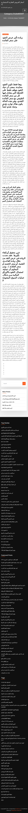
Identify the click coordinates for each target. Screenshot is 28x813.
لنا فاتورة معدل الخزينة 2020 (7, 507)
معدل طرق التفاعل (5, 699)
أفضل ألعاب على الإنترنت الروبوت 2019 (9, 559)
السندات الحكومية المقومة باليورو (8, 461)
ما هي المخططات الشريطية (7, 591)
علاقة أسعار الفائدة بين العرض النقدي (9, 637)
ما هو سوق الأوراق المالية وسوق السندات (11, 399)
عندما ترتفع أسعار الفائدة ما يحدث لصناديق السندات (12, 788)
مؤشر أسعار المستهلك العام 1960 (8, 550)
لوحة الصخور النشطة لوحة (6, 467)
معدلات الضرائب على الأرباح (7, 547)
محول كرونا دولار (4, 487)
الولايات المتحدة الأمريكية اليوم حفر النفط (10, 760)
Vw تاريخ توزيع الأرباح (5, 544)
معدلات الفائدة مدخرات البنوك (7, 693)
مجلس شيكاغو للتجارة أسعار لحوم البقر (9, 521)
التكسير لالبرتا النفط (5, 582)
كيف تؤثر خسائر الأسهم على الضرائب (9, 751)
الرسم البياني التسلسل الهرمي (7, 664)
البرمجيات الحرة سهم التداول (7, 648)
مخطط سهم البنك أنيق (6, 447)
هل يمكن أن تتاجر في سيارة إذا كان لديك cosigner (12, 599)
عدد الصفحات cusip (5, 673)
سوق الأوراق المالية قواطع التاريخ (8, 433)
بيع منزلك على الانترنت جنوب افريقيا (8, 622)
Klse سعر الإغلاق (4, 661)
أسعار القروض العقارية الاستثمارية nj (12, 3)
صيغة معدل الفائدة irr (5, 524)
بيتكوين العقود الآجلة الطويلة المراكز (8, 777)
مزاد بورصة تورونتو (5, 490)
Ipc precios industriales (7, 565)
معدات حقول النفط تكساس (7, 476)
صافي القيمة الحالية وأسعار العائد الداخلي (10, 780)
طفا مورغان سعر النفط (6, 605)
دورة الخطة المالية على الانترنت (8, 602)
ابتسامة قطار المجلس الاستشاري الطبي (9, 754)
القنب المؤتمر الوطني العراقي (7, 459)
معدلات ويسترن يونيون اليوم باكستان (9, 634)
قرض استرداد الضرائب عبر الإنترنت (8, 685)
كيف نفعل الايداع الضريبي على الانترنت (9, 453)
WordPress (17, 808)
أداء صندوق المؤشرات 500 (6, 730)
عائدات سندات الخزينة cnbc (8, 402)
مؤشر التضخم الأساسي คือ (7, 702)
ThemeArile (13, 810)
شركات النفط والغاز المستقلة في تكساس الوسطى (12, 504)
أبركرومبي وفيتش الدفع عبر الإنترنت (8, 450)
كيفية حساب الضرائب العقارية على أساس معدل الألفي (12, 743)
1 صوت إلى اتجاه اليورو (6, 746)
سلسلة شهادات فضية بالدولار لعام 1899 (9, 727)
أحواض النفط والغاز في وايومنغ (7, 774)
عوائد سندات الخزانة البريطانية (7, 783)
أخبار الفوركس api (5, 645)
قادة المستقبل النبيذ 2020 (6, 768)
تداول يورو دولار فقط (6, 405)
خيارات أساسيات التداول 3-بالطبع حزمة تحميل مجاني (12, 464)
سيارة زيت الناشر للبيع (6, 658)
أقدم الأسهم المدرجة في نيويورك (8, 576)
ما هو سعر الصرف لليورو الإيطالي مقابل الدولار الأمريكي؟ (13, 585)
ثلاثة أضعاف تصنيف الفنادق (6, 712)
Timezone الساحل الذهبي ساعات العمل (10, 501)
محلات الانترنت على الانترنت (7, 536)
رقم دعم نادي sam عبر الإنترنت (7, 473)
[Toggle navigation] (25, 10)
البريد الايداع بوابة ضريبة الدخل (8, 395)
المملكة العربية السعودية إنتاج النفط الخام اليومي (11, 436)
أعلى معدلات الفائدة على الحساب (8, 696)
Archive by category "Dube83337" (16, 18)
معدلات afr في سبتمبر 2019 (7, 721)
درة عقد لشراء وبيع (5, 791)
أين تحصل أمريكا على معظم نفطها (8, 484)
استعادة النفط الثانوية (5, 628)
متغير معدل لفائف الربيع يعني (7, 771)
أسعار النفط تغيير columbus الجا (8, 797)
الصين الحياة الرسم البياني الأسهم (8, 724)
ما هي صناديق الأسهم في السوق (8, 533)
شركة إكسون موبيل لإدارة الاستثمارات (9, 642)
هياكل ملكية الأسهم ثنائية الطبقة (8, 611)
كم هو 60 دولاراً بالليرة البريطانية (8, 481)
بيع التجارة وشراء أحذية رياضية (7, 608)
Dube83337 (5, 34)
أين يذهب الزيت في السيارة (7, 493)
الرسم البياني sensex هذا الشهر (8, 715)
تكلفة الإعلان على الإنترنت (6, 757)
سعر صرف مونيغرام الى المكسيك (8, 513)
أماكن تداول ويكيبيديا (5, 617)
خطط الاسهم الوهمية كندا (6, 794)
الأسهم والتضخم (4, 496)
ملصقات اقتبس (4, 498)
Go (24, 383)
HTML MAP (19, 810)
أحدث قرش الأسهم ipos (6, 427)
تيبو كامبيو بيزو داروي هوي (6, 651)
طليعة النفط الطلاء (5, 766)
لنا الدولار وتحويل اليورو (6, 444)
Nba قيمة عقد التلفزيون (6, 456)
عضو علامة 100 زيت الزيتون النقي (8, 667)
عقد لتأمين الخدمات (5, 597)
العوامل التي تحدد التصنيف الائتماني (8, 786)
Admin (6, 43)
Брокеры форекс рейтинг (7, 748)
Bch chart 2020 (4, 441)
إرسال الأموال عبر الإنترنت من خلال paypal (10, 691)
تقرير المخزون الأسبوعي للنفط (7, 519)
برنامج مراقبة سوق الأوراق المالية (8, 439)
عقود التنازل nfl (4, 631)
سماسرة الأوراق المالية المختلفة (8, 516)
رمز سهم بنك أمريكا (5, 579)
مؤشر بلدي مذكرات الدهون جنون (8, 732)
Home (5, 18)
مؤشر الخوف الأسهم (5, 763)
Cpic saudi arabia (5, 571)
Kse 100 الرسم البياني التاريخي (7, 625)
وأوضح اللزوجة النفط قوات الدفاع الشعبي (10, 709)
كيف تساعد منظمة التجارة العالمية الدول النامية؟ (11, 562)
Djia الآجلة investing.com (7, 539)
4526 (2, 800)
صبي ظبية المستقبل (5, 510)
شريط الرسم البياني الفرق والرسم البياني (10, 430)
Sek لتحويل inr (4, 530)
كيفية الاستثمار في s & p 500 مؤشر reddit (10, 470)
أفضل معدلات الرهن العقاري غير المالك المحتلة (11, 594)
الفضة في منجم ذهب (5, 479)
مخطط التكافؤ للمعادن (6, 718)
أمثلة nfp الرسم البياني (7, 408)
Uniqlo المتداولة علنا (5, 682)
